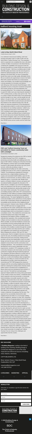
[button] (2, 1)
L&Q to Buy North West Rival (11, 52)
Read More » (4, 123)
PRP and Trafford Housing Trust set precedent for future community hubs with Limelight (14, 150)
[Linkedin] (30, 2)
